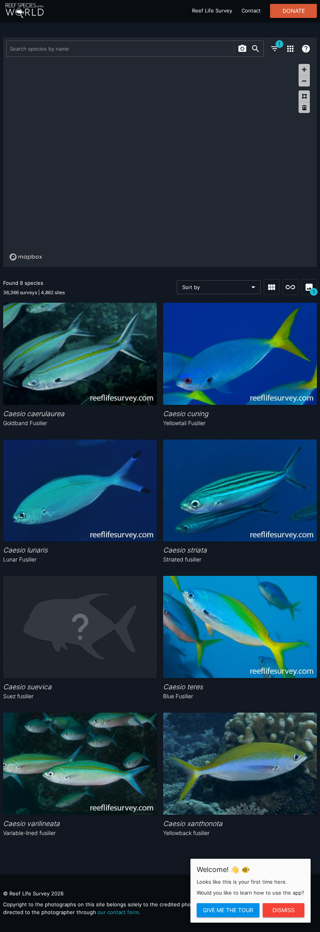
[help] (306, 49)
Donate (294, 11)
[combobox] (119, 48)
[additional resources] (290, 49)
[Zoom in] (304, 69)
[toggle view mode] (271, 287)
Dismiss (283, 910)
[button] (219, 287)
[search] (255, 48)
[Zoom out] (304, 80)
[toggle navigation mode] (290, 287)
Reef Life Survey (212, 10)
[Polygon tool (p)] (304, 96)
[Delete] (304, 107)
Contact (251, 10)
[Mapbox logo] (26, 256)
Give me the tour (228, 910)
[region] (160, 162)
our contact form (118, 912)
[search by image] (242, 48)
